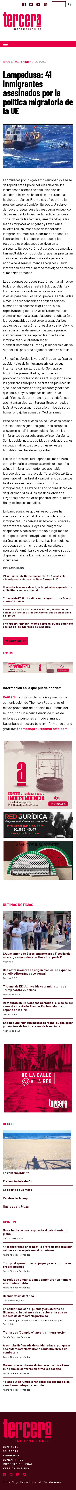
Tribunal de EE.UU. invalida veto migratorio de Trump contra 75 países (37, 599)
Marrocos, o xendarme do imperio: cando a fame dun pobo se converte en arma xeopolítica (36, 1366)
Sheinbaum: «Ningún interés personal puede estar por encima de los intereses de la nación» (38, 625)
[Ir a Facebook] (24, 4)
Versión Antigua (16, 1468)
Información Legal (18, 1463)
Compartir (17, 641)
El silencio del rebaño (17, 1181)
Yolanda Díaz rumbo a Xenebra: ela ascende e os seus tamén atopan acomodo (36, 1383)
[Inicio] (22, 20)
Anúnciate (11, 1455)
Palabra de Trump (15, 1198)
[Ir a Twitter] (31, 4)
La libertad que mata (17, 1189)
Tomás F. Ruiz (11, 61)
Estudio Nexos (52, 1482)
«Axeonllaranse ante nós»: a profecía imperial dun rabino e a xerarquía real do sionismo (37, 1248)
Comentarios (13, 1459)
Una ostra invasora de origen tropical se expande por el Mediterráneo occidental (37, 588)
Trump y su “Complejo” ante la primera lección (34, 1332)
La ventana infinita (16, 1173)
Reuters (9, 697)
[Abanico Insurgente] (38, 868)
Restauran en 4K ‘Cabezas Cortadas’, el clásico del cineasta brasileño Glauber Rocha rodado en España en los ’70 (37, 612)
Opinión (26, 61)
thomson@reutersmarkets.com (42, 729)
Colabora (10, 1451)
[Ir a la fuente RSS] (45, 4)
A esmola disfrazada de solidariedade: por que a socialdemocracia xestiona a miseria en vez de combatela (36, 1349)
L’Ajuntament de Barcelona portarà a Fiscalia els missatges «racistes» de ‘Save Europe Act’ (34, 577)
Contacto (11, 1446)
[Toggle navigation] (5, 44)
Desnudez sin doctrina (18, 1296)
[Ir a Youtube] (38, 4)
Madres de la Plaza (16, 1206)
